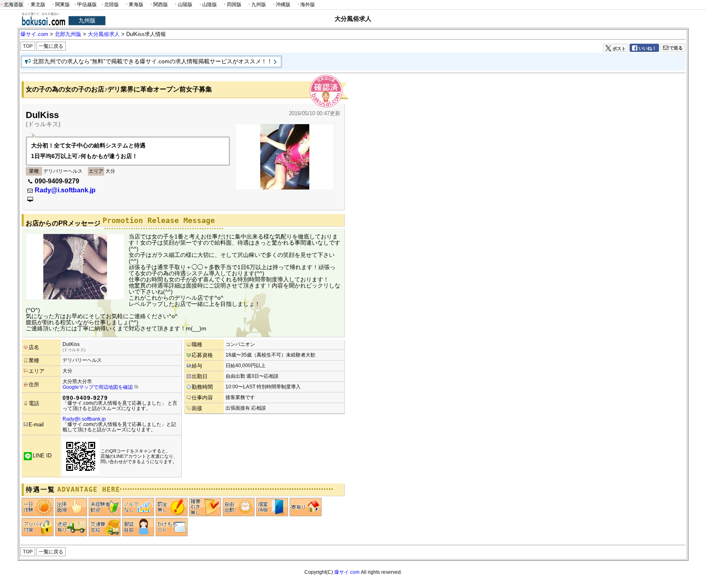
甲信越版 (87, 4)
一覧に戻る (51, 46)
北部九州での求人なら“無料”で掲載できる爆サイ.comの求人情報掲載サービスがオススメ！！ (153, 61)
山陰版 (209, 4)
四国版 (234, 4)
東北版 (38, 4)
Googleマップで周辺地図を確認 (98, 387)
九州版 (258, 4)
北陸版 (111, 4)
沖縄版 (283, 4)
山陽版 (185, 4)
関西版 (160, 4)
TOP (28, 46)
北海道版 (13, 4)
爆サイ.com (347, 572)
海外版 (307, 4)
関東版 (62, 4)
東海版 (136, 4)
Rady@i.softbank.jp (65, 190)
